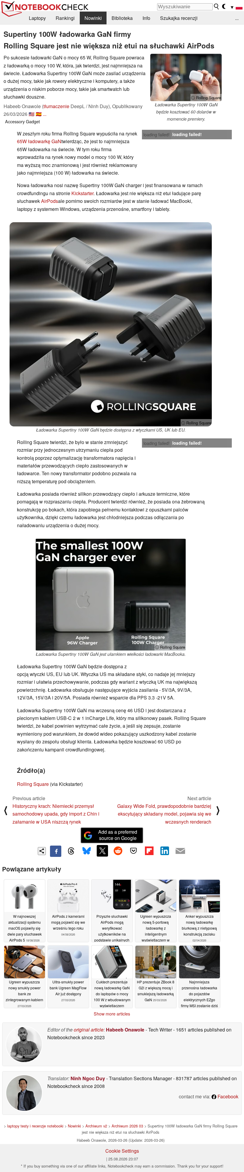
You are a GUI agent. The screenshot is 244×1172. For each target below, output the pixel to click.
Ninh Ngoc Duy (88, 1078)
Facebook (227, 1096)
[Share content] (42, 851)
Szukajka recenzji (179, 18)
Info (146, 18)
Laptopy (37, 18)
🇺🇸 (32, 113)
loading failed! (156, 135)
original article (89, 1029)
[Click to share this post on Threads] (71, 851)
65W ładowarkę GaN (39, 141)
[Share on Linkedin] (164, 850)
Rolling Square (33, 784)
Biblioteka (122, 18)
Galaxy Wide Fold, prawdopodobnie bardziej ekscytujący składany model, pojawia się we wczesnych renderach (164, 814)
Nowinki (93, 18)
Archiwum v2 (96, 1126)
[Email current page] (180, 851)
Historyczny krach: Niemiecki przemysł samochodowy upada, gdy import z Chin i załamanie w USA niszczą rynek (55, 814)
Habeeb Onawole (125, 1029)
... (237, 18)
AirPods (49, 201)
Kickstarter (82, 193)
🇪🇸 (39, 113)
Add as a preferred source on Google (117, 834)
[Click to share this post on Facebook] (55, 851)
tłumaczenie (56, 106)
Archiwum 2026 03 (127, 1126)
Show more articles (112, 1014)
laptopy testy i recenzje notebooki (35, 1126)
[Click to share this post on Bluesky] (86, 851)
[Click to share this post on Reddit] (117, 850)
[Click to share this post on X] (102, 850)
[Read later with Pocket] (133, 850)
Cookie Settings (122, 1150)
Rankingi (65, 18)
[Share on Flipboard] (149, 850)
